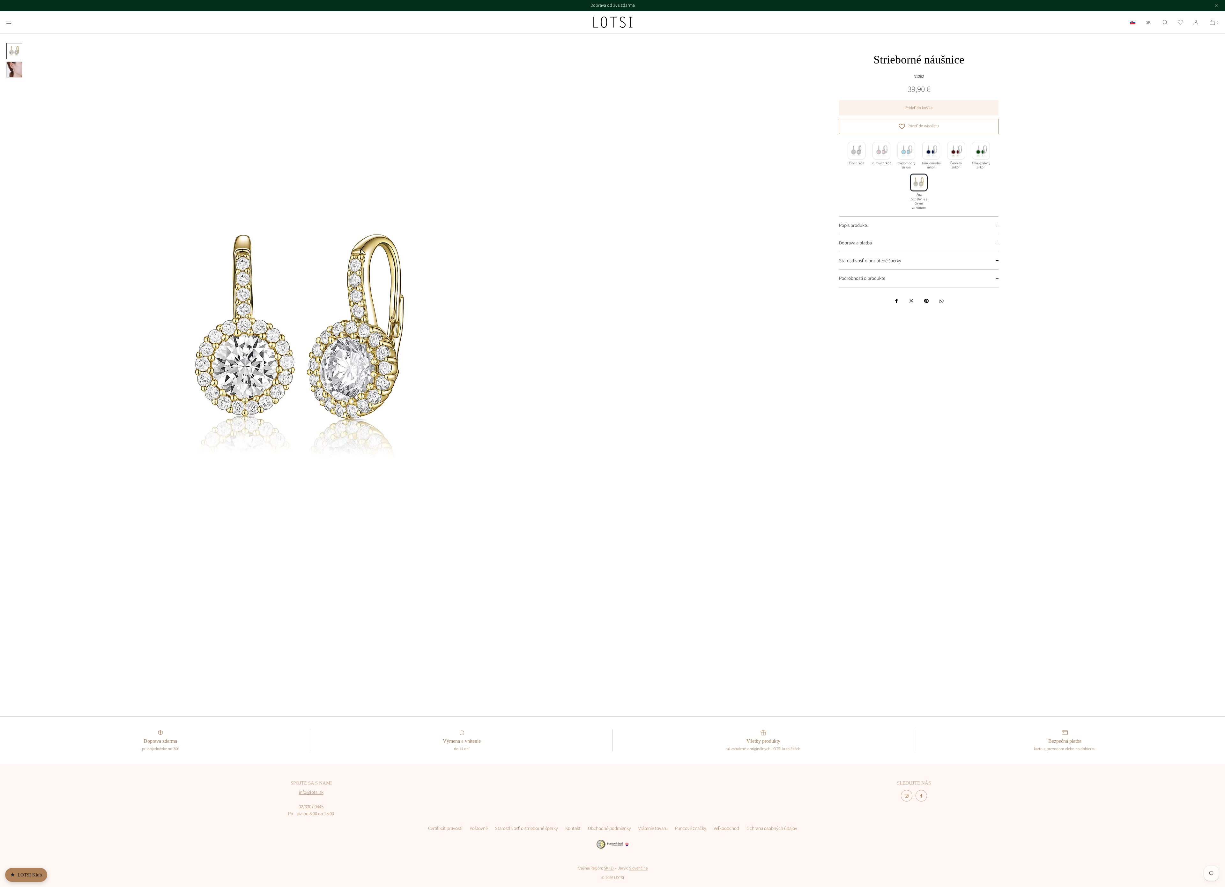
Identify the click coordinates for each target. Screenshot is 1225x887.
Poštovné (479, 828)
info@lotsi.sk (311, 792)
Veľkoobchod (726, 828)
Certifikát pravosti (445, 828)
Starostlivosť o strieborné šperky (526, 828)
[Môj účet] (1196, 22)
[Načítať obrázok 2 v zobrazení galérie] (14, 70)
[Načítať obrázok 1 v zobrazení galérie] (14, 51)
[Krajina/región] (1133, 22)
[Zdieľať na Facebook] (896, 301)
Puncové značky (690, 828)
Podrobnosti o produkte (862, 278)
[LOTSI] (613, 22)
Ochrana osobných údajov (771, 828)
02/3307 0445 (311, 806)
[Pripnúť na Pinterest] (926, 301)
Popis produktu (854, 225)
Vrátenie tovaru (653, 828)
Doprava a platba (855, 243)
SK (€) (609, 868)
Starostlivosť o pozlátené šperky (870, 260)
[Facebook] (921, 796)
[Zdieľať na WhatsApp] (941, 301)
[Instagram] (907, 796)
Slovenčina (638, 868)
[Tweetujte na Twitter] (911, 301)
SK (1148, 22)
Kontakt (573, 828)
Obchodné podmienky (609, 828)
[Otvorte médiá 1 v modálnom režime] (306, 340)
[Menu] (14, 22)
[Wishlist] (1180, 22)
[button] (1165, 22)
